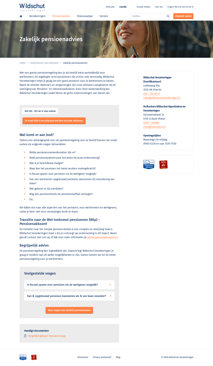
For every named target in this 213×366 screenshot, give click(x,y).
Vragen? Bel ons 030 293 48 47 (180, 7)
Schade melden (143, 7)
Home (23, 63)
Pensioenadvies (61, 16)
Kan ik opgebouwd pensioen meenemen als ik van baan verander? (66, 296)
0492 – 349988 (151, 122)
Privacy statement (102, 357)
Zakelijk (122, 7)
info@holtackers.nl (154, 126)
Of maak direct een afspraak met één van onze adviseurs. (54, 120)
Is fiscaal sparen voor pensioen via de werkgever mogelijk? (62, 284)
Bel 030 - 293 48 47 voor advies (40, 111)
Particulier (110, 7)
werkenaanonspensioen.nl (102, 237)
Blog (118, 357)
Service (104, 16)
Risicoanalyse (85, 16)
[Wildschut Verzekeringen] (32, 7)
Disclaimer (83, 357)
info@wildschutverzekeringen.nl (161, 97)
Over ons (159, 7)
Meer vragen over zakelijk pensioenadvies (69, 310)
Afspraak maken (183, 16)
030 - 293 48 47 (151, 93)
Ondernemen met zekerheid (44, 63)
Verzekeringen (37, 16)
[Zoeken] (168, 16)
